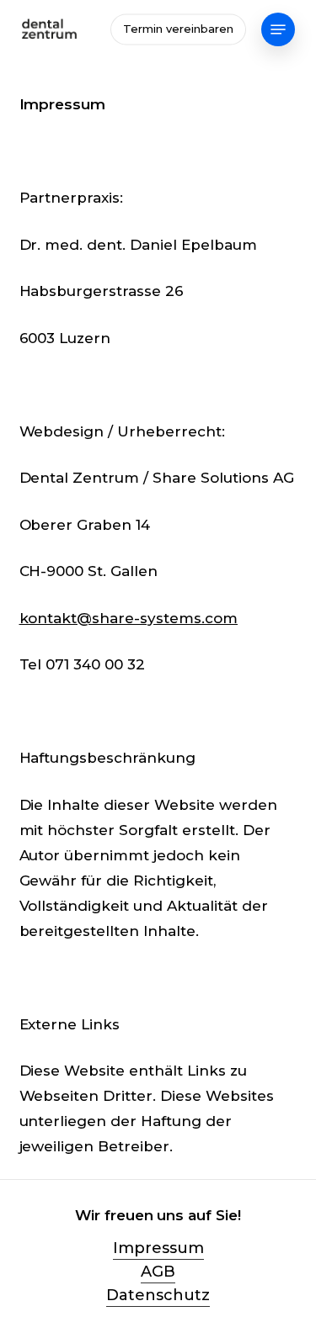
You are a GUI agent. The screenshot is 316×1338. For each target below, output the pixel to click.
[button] (278, 29)
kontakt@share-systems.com (128, 618)
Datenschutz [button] (158, 1295)
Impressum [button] (158, 1248)
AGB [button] (158, 1271)
